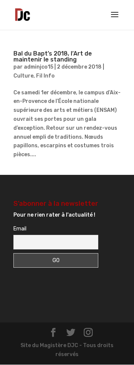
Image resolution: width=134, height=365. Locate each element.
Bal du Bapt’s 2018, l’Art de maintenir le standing (52, 56)
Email (19, 229)
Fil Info (45, 76)
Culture (23, 76)
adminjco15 (38, 67)
